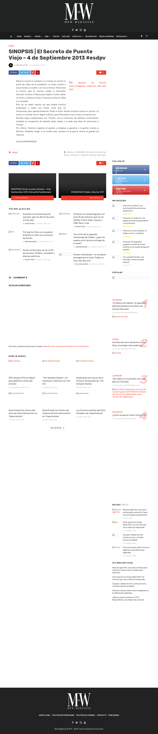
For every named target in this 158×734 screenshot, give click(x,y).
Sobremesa (102, 155)
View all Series (56, 428)
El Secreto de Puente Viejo (97, 152)
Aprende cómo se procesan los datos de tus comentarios (66, 346)
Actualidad (117, 300)
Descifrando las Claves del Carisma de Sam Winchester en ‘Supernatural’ (56, 413)
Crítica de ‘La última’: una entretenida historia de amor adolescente (134, 208)
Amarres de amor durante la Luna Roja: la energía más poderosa (129, 344)
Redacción (29, 223)
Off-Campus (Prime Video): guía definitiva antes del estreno (22, 381)
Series (37, 36)
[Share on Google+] (33, 72)
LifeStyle (76, 36)
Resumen (85, 155)
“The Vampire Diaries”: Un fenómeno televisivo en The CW (56, 381)
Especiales (121, 36)
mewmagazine (22, 65)
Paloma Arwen (82, 264)
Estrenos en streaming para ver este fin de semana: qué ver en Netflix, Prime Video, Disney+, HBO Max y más (89, 218)
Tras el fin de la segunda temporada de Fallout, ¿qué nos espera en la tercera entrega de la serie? (89, 239)
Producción (76, 155)
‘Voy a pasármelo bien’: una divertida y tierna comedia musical (133, 259)
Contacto (102, 715)
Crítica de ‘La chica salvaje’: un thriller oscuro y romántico (135, 232)
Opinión (115, 339)
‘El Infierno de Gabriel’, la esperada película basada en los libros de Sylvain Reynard (129, 306)
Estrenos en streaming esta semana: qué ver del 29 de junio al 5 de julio (38, 217)
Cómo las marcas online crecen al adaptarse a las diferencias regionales (136, 550)
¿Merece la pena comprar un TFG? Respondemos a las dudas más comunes (128, 598)
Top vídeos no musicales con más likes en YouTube (129, 380)
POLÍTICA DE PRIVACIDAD (63, 715)
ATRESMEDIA (81, 152)
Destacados (117, 412)
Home (19, 36)
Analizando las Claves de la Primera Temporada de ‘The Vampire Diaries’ (90, 381)
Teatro (56, 36)
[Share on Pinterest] (38, 72)
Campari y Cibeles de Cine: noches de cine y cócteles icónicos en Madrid (133, 537)
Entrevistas (91, 36)
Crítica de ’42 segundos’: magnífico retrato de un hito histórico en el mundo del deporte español (136, 246)
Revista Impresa (106, 36)
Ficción (67, 155)
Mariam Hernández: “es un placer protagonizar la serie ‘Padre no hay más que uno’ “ (89, 257)
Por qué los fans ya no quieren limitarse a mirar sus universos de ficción (38, 235)
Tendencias (117, 375)
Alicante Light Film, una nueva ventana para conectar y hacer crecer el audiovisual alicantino (135, 512)
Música (27, 36)
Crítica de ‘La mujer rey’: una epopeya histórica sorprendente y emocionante (135, 220)
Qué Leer (66, 36)
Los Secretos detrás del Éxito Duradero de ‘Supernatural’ (91, 412)
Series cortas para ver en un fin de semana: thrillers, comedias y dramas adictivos (39, 253)
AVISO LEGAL (44, 715)
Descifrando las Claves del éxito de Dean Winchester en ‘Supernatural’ (23, 413)
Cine (46, 36)
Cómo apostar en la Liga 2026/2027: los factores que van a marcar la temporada (134, 525)
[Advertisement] (130, 118)
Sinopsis (93, 155)
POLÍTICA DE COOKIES (85, 715)
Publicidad (113, 715)
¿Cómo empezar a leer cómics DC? (129, 415)
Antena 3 (71, 152)
